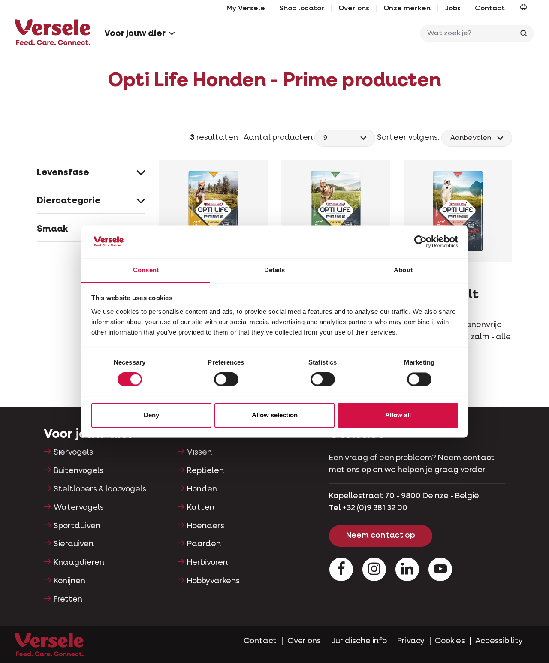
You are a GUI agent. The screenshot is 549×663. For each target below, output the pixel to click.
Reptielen (205, 471)
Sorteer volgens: (408, 138)
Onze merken (407, 8)
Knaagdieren (79, 563)
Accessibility (499, 641)
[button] (523, 8)
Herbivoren (207, 563)
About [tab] (403, 270)
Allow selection (275, 415)
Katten (200, 508)
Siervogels (73, 452)
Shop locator (301, 8)
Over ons (353, 8)
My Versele (245, 8)
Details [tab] (274, 270)
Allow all (398, 415)
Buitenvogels (78, 471)
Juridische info (359, 641)
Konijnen (69, 581)
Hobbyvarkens (213, 581)
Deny (151, 415)
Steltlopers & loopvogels (100, 489)
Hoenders (205, 526)
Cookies (450, 641)
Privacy (411, 641)
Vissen (199, 452)
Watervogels (79, 508)
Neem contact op (380, 535)
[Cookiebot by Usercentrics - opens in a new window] (420, 241)
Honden (202, 489)
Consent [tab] (146, 270)
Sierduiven (74, 544)
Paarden (204, 544)
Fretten (68, 599)
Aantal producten (279, 138)
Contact (490, 8)
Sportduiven (77, 526)
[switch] (226, 379)
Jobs (453, 8)
